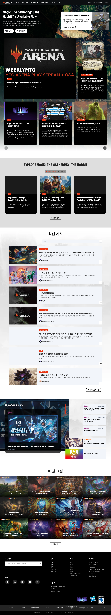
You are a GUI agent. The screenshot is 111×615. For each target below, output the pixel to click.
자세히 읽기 (21, 31)
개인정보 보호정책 (35, 607)
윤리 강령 (23, 607)
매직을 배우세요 (45, 2)
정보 (71, 562)
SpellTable (92, 576)
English (72, 27)
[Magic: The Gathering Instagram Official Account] (37, 582)
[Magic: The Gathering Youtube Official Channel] (30, 582)
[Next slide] (105, 148)
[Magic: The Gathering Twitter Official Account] (15, 582)
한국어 (65, 27)
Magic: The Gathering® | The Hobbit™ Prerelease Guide (55, 203)
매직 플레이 (34, 2)
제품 (17, 2)
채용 (71, 567)
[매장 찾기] (40, 563)
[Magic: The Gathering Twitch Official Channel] (22, 582)
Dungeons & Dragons (58, 587)
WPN (71, 571)
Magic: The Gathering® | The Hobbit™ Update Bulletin (21, 203)
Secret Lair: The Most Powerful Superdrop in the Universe (55, 132)
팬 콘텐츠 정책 (59, 607)
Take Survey (20, 132)
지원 (71, 569)
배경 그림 (54, 571)
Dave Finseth (45, 381)
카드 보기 (8, 31)
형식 (52, 565)
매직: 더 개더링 (94, 562)
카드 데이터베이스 (98, 2)
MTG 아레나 (25, 2)
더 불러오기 (55, 218)
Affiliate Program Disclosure (75, 575)
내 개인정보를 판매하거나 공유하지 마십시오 (72, 608)
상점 (53, 2)
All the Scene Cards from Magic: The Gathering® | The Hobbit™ (90, 203)
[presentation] (100, 262)
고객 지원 (47, 607)
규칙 (52, 567)
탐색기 (89, 2)
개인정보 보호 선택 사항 (84, 607)
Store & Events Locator (96, 569)
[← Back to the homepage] (8, 2)
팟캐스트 (53, 569)
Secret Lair (92, 574)
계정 (107, 2)
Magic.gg (92, 567)
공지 (41, 350)
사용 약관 (10, 607)
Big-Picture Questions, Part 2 (90, 132)
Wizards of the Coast (48, 280)
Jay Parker (45, 260)
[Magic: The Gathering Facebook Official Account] (7, 582)
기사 (59, 2)
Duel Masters (55, 589)
